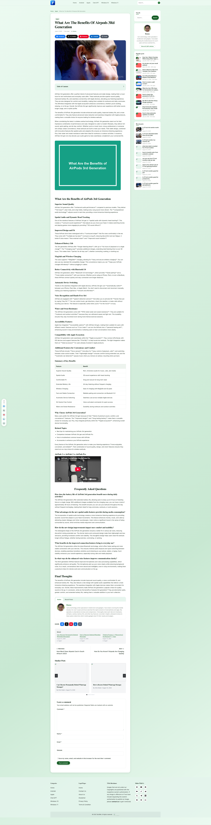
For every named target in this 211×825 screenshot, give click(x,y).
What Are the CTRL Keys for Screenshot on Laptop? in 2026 (150, 89)
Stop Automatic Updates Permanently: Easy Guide (149, 107)
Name (59, 734)
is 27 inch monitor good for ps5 (150, 171)
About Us (82, 794)
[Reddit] (145, 791)
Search (155, 17)
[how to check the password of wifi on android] (138, 96)
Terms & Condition (85, 804)
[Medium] (137, 791)
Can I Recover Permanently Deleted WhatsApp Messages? (67, 635)
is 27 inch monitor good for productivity (150, 178)
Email (59, 742)
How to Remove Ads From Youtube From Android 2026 (150, 70)
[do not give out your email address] (138, 65)
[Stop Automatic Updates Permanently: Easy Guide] (138, 108)
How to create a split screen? (148, 82)
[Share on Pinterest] (71, 624)
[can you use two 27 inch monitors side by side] (138, 160)
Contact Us (82, 791)
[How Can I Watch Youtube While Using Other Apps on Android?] (138, 59)
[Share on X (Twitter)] (66, 624)
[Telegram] (141, 795)
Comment (60, 709)
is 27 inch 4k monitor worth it (150, 128)
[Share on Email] (80, 624)
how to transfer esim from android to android (150, 153)
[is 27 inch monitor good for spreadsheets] (138, 185)
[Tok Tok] (141, 791)
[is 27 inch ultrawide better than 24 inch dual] (138, 135)
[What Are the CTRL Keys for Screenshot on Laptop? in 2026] (138, 90)
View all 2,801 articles (147, 46)
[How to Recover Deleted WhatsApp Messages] (108, 672)
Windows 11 (114, 3)
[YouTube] (141, 787)
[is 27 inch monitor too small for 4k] (138, 142)
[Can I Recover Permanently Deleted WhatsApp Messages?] (72, 672)
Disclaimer (82, 798)
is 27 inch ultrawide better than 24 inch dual (150, 134)
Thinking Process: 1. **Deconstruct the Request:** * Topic (113, 635)
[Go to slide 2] (88, 694)
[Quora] (137, 787)
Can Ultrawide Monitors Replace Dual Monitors (149, 76)
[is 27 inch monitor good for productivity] (138, 179)
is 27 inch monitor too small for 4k (148, 140)
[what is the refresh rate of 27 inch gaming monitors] (138, 166)
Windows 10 (105, 3)
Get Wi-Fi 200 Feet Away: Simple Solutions (150, 101)
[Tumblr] (141, 800)
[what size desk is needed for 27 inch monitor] (138, 148)
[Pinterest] (137, 800)
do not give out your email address (150, 64)
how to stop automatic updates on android (149, 114)
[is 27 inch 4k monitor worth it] (138, 129)
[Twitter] (137, 795)
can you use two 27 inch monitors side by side (149, 159)
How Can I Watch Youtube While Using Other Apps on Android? (150, 58)
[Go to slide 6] (93, 694)
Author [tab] (59, 599)
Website (59, 750)
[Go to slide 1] (86, 694)
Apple (88, 3)
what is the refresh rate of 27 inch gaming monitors (150, 165)
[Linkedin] (145, 795)
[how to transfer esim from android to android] (138, 154)
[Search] (159, 3)
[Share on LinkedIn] (75, 624)
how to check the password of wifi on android (148, 95)
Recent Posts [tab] (69, 599)
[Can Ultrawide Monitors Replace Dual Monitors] (138, 77)
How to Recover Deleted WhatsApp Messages (90, 635)
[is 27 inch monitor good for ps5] (138, 173)
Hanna (74, 31)
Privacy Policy (83, 801)
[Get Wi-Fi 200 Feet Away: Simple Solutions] (138, 102)
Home (75, 3)
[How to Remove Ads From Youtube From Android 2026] (138, 71)
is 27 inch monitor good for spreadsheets (150, 184)
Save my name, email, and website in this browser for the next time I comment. (85, 758)
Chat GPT (96, 3)
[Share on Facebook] (62, 624)
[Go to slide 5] (92, 694)
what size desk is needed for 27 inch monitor (149, 147)
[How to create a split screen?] (138, 84)
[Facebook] (145, 787)
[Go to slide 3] (89, 694)
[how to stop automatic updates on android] (138, 115)
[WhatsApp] (145, 800)
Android (81, 3)
